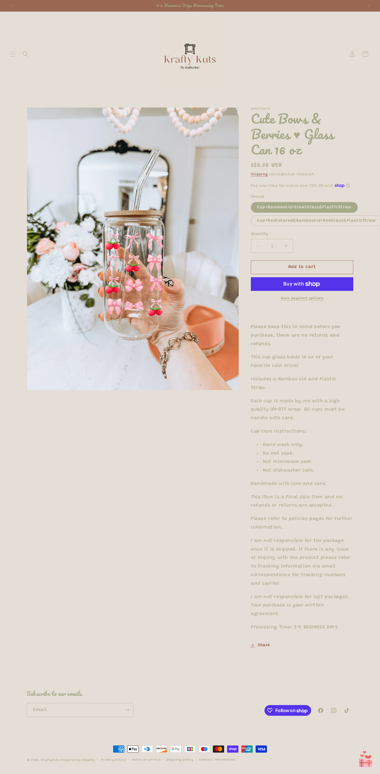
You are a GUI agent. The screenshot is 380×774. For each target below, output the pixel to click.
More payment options (302, 298)
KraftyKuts (50, 760)
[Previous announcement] (11, 5)
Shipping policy (180, 760)
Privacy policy (113, 760)
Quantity (259, 234)
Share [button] (264, 645)
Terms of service (146, 760)
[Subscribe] (126, 710)
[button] (12, 54)
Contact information (217, 760)
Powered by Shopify (78, 760)
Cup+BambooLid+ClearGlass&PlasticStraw (304, 207)
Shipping (259, 174)
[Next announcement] (368, 5)
